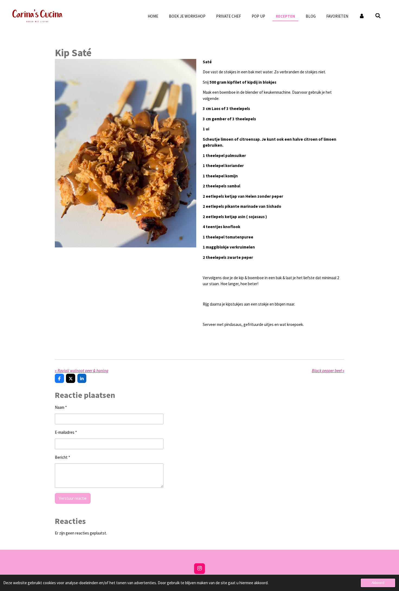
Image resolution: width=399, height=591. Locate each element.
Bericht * (62, 457)
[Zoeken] (378, 16)
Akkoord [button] (378, 582)
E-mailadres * (66, 432)
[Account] (362, 16)
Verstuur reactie (73, 498)
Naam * (61, 407)
